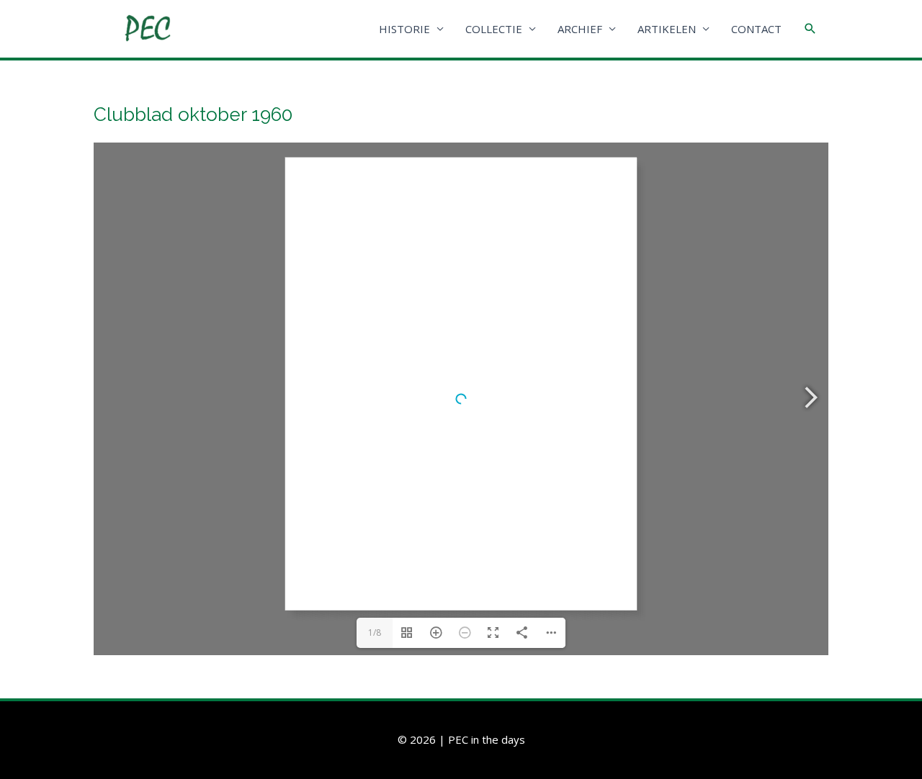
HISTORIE (404, 29)
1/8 (374, 632)
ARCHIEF (580, 29)
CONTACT (756, 29)
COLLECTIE (493, 29)
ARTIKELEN (666, 29)
